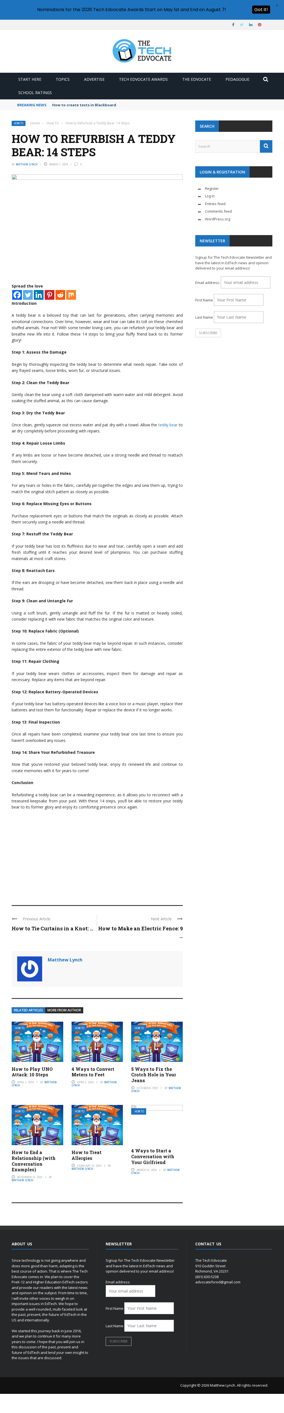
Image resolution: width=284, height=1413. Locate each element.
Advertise (94, 79)
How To (18, 123)
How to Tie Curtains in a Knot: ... (52, 928)
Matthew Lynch (26, 164)
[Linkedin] (39, 295)
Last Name (204, 317)
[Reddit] (60, 295)
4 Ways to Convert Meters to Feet (93, 1072)
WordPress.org (217, 218)
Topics (63, 79)
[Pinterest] (49, 295)
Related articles (28, 1010)
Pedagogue (237, 79)
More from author (64, 1010)
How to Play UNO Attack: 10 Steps (32, 1072)
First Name (204, 300)
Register (212, 188)
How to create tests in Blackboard (84, 104)
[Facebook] (17, 295)
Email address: (208, 282)
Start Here (29, 79)
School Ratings (35, 92)
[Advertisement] (97, 855)
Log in (210, 195)
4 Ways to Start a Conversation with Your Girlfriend (152, 1156)
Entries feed (215, 203)
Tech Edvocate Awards (143, 79)
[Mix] (71, 295)
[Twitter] (28, 295)
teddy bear (168, 424)
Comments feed (218, 211)
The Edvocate (196, 79)
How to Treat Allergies (87, 1155)
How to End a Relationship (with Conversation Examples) (33, 1160)
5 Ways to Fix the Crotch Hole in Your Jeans (153, 1075)
